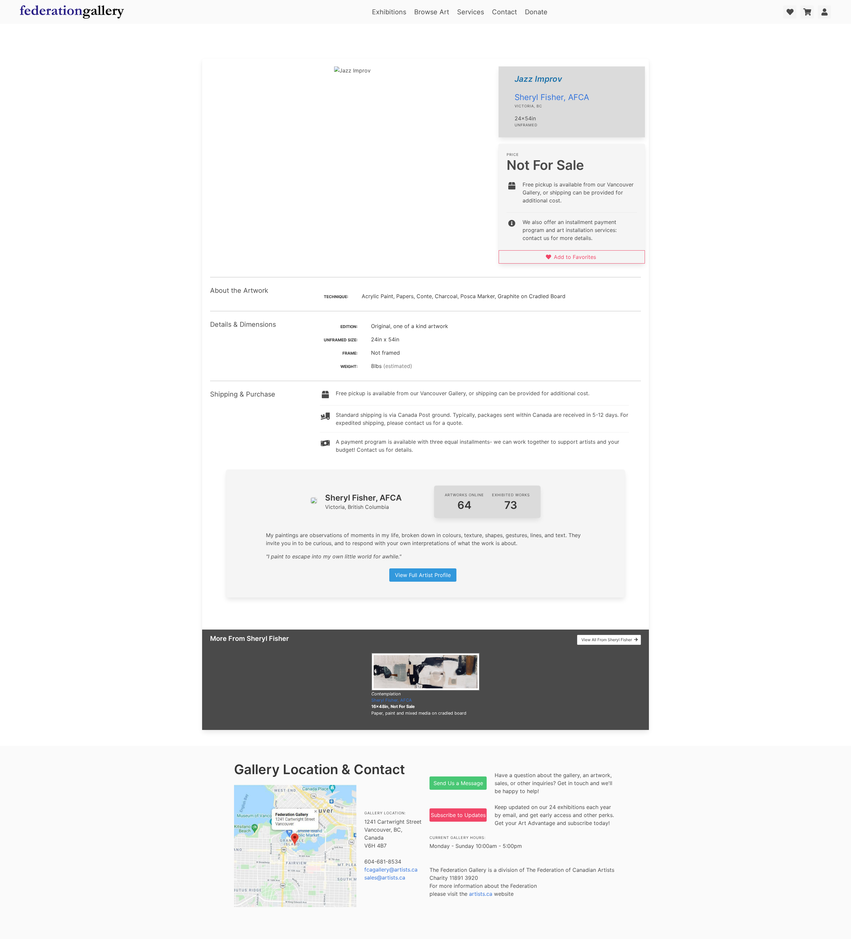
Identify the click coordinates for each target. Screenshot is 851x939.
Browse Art (431, 12)
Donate (536, 12)
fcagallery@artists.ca (391, 869)
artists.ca (480, 893)
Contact (504, 12)
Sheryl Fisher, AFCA (552, 97)
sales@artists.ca (384, 877)
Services (470, 12)
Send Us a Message (458, 783)
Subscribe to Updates (458, 815)
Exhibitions (389, 12)
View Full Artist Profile (423, 575)
